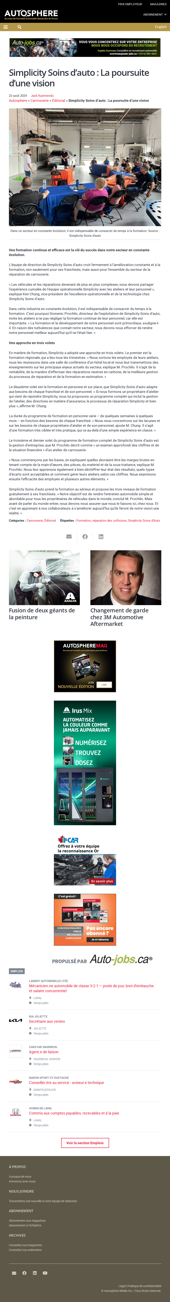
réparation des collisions (109, 520)
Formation (83, 520)
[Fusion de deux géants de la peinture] (44, 577)
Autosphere (18, 100)
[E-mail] (14, 1273)
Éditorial (58, 100)
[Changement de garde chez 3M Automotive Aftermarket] (125, 577)
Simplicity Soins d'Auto (144, 520)
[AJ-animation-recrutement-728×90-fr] (85, 56)
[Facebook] (24, 1273)
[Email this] (69, 536)
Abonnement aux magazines (27, 1220)
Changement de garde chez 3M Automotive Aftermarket (119, 617)
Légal (122, 1286)
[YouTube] (45, 1273)
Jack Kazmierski (42, 96)
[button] (165, 14)
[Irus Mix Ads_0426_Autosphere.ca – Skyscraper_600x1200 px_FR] (85, 824)
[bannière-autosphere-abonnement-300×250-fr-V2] (85, 944)
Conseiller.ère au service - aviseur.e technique (66, 1082)
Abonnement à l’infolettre (25, 1225)
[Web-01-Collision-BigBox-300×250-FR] (85, 884)
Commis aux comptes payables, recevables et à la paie (74, 1113)
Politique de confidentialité (144, 1286)
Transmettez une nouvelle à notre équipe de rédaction (43, 1201)
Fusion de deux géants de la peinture (42, 613)
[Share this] (85, 536)
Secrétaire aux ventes (47, 1021)
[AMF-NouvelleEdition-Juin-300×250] (85, 691)
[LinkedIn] (35, 1273)
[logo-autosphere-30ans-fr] (31, 14)
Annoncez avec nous (22, 1181)
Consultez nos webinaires (25, 1250)
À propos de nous (20, 1176)
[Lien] (85, 961)
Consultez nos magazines (25, 1245)
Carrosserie (39, 100)
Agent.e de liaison (43, 1052)
